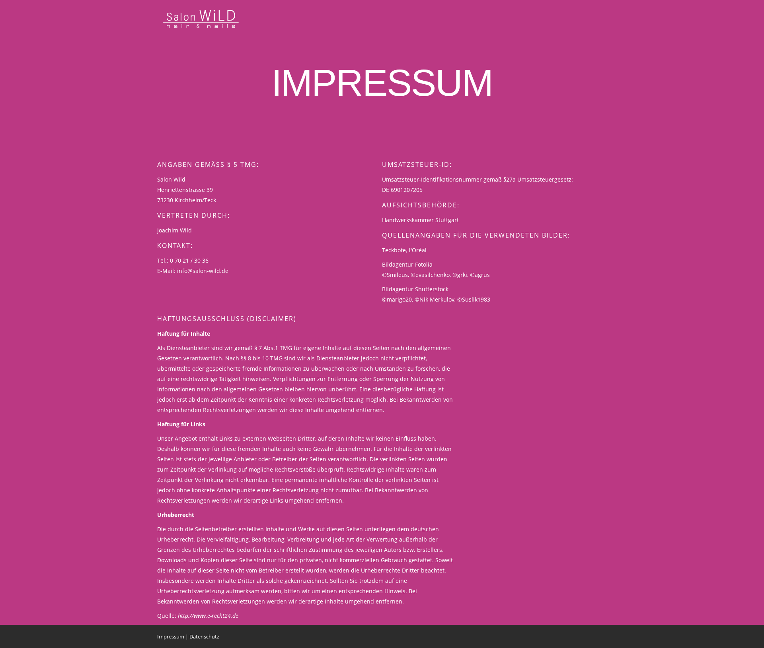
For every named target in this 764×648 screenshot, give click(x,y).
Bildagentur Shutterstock (415, 289)
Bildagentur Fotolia (407, 264)
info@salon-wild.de (202, 271)
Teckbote (394, 250)
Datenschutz (204, 636)
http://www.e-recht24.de (208, 615)
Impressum (170, 636)
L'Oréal (418, 250)
